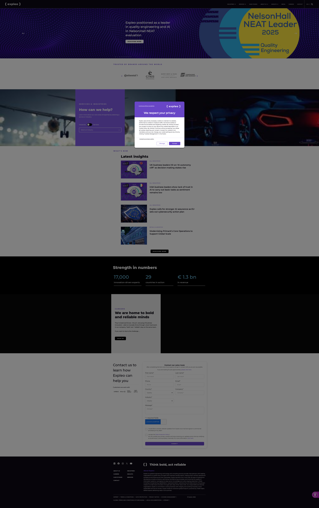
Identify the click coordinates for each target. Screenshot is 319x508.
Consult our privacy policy (146, 139)
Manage (162, 143)
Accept (174, 143)
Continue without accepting (146, 106)
